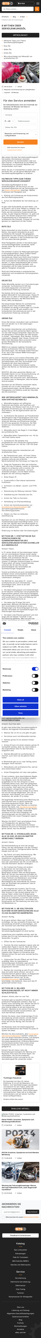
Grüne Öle (8, 53)
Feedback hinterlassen (20, 1235)
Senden (20, 142)
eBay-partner (20, 1332)
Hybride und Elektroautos (20, 1265)
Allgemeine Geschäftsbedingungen (20, 1313)
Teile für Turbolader (20, 1257)
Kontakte (20, 1329)
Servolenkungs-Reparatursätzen (14, 507)
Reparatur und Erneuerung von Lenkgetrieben (19, 89)
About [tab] (33, 630)
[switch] (35, 676)
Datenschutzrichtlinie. (14, 150)
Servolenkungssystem (28, 807)
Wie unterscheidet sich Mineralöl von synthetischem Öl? (18, 57)
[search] (37, 9)
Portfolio (20, 1323)
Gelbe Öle (7, 49)
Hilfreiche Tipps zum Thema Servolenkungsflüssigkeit (15, 41)
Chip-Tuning (20, 1289)
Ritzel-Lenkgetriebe (12, 190)
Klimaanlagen (20, 1253)
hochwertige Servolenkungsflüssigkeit (20, 1035)
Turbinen (20, 1293)
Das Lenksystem (20, 1250)
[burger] (37, 3)
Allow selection (20, 706)
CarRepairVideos (14, 1096)
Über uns (20, 1307)
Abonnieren (32, 1212)
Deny (20, 713)
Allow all (20, 700)
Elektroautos (20, 1285)
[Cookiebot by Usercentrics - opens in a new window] (28, 623)
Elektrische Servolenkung (20, 1282)
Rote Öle (7, 46)
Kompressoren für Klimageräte (20, 1297)
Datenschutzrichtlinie (20, 1317)
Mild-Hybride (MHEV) (20, 1261)
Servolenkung (20, 1278)
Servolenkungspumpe (10, 979)
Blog (20, 1320)
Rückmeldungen (20, 1326)
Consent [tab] (7, 630)
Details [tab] (20, 630)
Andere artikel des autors (13, 1099)
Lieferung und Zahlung (20, 1310)
